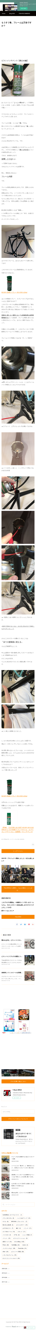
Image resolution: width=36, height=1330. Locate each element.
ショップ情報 (27, 1235)
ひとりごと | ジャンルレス (11, 1258)
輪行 (18, 1228)
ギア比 (17, 1235)
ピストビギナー (22, 1225)
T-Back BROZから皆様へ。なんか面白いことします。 (18, 889)
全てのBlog (19, 1241)
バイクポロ (7, 1235)
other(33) (22, 839)
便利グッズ (7, 1241)
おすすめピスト (8, 1228)
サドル (5, 1221)
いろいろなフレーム (9, 1255)
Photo (6, 1245)
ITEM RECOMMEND (24, 13)
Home (3, 13)
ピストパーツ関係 (17, 1251)
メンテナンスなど (9, 1248)
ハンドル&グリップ (23, 1218)
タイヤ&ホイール (9, 1231)
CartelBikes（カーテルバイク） (12, 1215)
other (5, 1251)
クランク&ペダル (8, 1218)
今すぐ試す (23, 8)
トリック (27, 1228)
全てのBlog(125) (5, 839)
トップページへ (18, 851)
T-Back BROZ (18, 917)
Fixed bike (22, 1248)
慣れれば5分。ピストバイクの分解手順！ (15, 940)
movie (25, 1245)
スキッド (21, 1231)
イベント (6, 1238)
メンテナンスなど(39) (14, 839)
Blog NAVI (12, 13)
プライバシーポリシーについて (18, 1119)
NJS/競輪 (16, 1245)
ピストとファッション (20, 1238)
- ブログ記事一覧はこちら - (18, 1081)
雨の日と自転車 (8, 1225)
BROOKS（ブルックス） (19, 1221)
